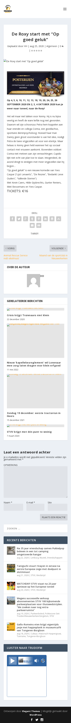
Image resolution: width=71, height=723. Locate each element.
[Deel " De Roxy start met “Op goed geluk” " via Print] (39, 225)
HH (25, 46)
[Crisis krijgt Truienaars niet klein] (35, 309)
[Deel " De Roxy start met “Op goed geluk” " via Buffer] (52, 219)
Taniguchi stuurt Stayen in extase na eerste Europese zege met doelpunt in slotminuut (39, 568)
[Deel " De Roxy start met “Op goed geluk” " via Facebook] (12, 219)
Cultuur (34, 633)
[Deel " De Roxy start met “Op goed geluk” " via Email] (32, 225)
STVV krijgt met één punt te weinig (29, 431)
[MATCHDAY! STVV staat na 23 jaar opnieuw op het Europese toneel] (11, 586)
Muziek (43, 557)
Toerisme (21, 636)
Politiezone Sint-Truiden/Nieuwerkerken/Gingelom (38, 615)
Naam (8, 502)
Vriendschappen (54, 557)
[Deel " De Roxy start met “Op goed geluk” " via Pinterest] (39, 219)
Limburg (35, 557)
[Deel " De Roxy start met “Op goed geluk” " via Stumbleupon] (58, 219)
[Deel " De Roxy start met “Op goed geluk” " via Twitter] (19, 219)
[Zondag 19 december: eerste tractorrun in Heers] (35, 391)
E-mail (30, 502)
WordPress (36, 714)
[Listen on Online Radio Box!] (43, 661)
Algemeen (51, 46)
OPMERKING (11, 465)
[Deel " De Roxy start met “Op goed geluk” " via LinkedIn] (45, 219)
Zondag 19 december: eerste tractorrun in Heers (34, 414)
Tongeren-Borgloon (36, 636)
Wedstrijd (40, 575)
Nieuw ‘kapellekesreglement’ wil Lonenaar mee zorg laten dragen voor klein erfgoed (34, 364)
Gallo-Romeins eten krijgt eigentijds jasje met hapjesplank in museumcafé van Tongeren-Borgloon (39, 627)
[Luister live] (13, 661)
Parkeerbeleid (37, 613)
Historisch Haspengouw (50, 633)
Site (50, 502)
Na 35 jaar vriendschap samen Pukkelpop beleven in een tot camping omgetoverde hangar (40, 551)
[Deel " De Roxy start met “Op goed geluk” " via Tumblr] (32, 219)
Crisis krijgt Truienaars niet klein (28, 315)
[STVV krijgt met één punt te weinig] (35, 425)
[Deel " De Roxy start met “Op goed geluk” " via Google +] (25, 219)
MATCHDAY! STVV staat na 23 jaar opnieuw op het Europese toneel (36, 585)
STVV (33, 575)
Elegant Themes (31, 711)
